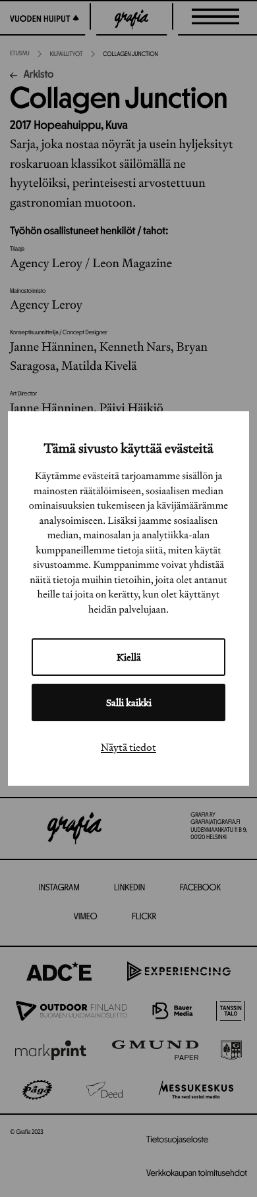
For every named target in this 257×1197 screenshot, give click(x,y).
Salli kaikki (129, 702)
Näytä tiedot (128, 747)
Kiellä (129, 657)
